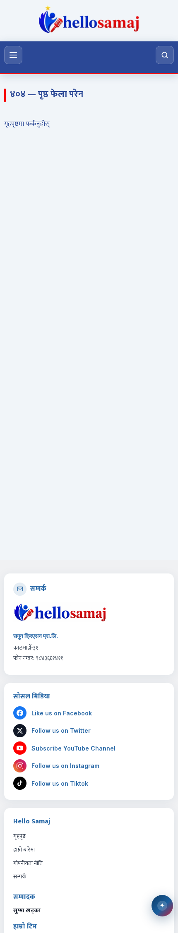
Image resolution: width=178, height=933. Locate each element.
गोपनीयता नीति (28, 863)
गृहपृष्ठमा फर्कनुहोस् (27, 124)
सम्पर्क (19, 876)
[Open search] (165, 55)
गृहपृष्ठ (19, 836)
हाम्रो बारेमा (24, 849)
